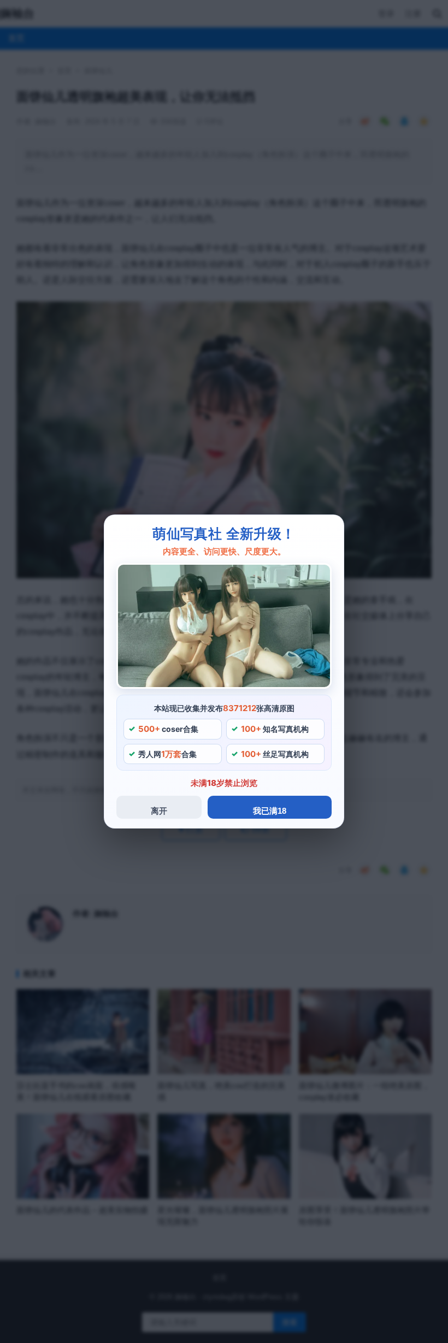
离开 (159, 810)
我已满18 (269, 810)
